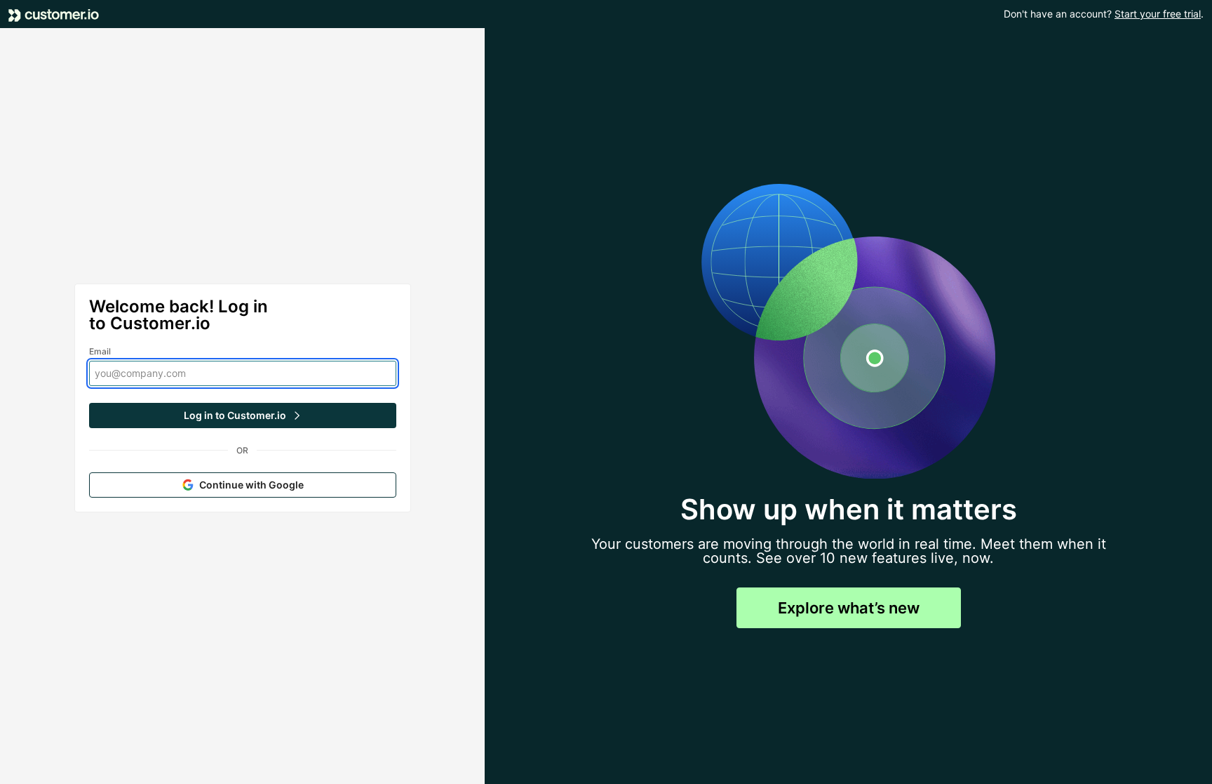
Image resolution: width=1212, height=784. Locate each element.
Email (100, 351)
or (242, 450)
